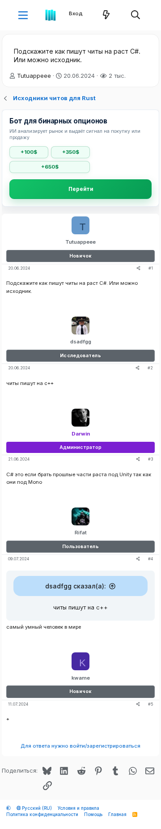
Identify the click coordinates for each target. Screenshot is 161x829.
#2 (150, 367)
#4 (150, 558)
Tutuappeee (34, 75)
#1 (150, 268)
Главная (117, 814)
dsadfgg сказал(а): (75, 586)
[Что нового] (106, 15)
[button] (23, 15)
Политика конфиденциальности (42, 814)
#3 (150, 459)
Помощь (93, 814)
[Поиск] (135, 15)
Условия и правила (78, 808)
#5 (150, 704)
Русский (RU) (36, 808)
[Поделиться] (138, 268)
